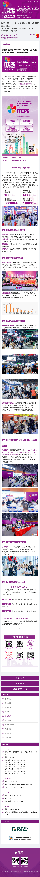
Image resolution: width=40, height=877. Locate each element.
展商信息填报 (20, 688)
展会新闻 (8, 716)
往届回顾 (8, 720)
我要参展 (20, 677)
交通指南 (8, 729)
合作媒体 (8, 737)
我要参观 (20, 683)
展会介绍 (8, 699)
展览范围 (8, 703)
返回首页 (30, 2)
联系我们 (36, 2)
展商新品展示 (9, 724)
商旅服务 (8, 733)
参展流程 (8, 707)
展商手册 (8, 712)
